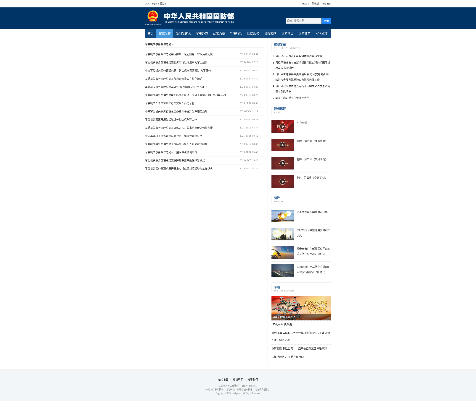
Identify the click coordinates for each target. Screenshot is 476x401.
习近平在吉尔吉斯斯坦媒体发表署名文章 (298, 56)
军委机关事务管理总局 (158, 44)
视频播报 (280, 109)
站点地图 (223, 379)
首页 (151, 33)
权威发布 (165, 33)
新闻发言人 (183, 33)
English (305, 3)
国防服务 (253, 33)
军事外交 (202, 33)
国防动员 (287, 33)
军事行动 (236, 33)
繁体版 (315, 3)
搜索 (326, 21)
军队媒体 (322, 33)
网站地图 (326, 3)
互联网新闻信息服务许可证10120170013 (238, 385)
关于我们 (252, 379)
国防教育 (305, 33)
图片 (277, 198)
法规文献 (270, 33)
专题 (277, 287)
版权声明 (238, 379)
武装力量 (219, 33)
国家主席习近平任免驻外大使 (292, 98)
